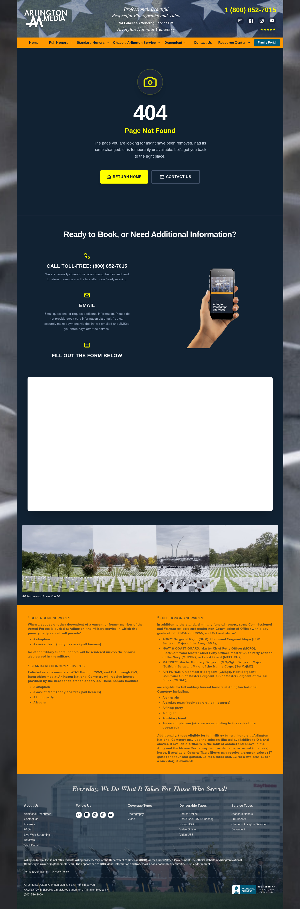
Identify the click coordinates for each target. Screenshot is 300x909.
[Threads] (103, 815)
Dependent (173, 42)
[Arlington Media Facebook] (251, 21)
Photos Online (188, 814)
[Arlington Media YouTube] (272, 21)
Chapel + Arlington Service (248, 824)
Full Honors (58, 42)
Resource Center (232, 42)
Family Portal (267, 42)
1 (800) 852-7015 (250, 10)
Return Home (127, 177)
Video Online (187, 829)
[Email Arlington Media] (240, 21)
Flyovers (29, 824)
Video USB (186, 834)
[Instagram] (95, 815)
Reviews (29, 840)
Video (131, 819)
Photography (136, 814)
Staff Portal (31, 845)
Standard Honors (91, 42)
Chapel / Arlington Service (134, 42)
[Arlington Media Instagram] (262, 21)
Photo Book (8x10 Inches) (196, 819)
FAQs (27, 829)
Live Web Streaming (37, 834)
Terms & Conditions (36, 871)
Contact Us (203, 42)
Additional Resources (37, 814)
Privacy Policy (60, 871)
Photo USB (186, 824)
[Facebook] (87, 815)
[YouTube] (111, 815)
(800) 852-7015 (110, 266)
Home (34, 42)
